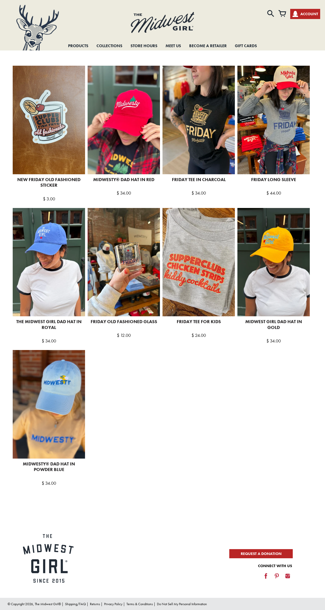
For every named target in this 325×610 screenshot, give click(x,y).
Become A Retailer (208, 45)
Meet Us (173, 45)
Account (309, 13)
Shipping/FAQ (75, 604)
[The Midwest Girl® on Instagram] (287, 579)
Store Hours (144, 45)
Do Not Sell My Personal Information (182, 604)
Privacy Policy (113, 604)
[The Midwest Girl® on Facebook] (266, 579)
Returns (95, 604)
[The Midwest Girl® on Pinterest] (276, 579)
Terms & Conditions (139, 604)
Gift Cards (246, 45)
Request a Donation (261, 553)
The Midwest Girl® (48, 604)
